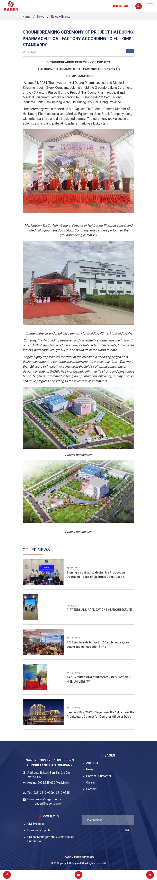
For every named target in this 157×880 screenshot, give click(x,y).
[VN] (115, 6)
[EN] (121, 6)
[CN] (126, 6)
